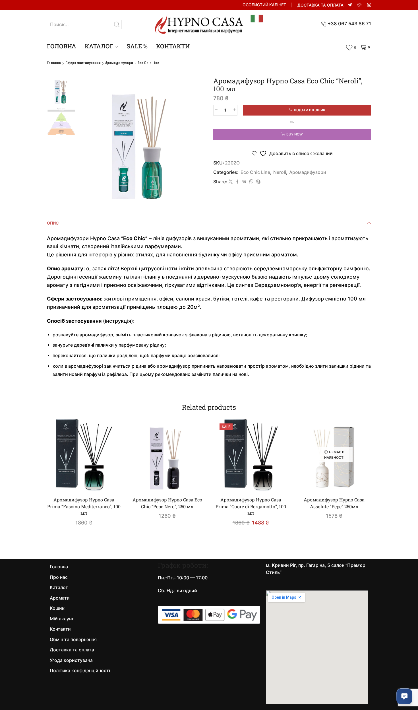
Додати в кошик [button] (87, 482)
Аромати (60, 598)
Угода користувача (71, 660)
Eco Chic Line (148, 63)
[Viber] (359, 5)
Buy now (294, 134)
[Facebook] (237, 181)
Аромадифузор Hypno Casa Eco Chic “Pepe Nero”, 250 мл (167, 503)
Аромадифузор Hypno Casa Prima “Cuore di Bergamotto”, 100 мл (251, 506)
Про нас (59, 577)
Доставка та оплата (320, 5)
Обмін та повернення (73, 639)
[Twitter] (230, 181)
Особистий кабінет (264, 4)
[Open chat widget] (404, 696)
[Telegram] (350, 5)
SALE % (137, 46)
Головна (61, 46)
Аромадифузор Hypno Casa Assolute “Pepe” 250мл (334, 503)
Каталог (99, 46)
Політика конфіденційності (80, 670)
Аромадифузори (119, 63)
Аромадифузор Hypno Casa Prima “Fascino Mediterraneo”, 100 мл (84, 506)
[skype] (257, 181)
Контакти (173, 46)
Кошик (57, 608)
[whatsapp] (251, 181)
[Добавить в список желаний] (108, 482)
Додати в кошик (309, 110)
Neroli (279, 172)
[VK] (244, 181)
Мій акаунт (62, 618)
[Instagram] (369, 5)
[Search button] (117, 24)
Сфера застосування (83, 63)
